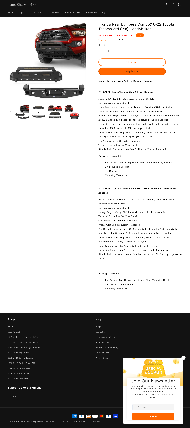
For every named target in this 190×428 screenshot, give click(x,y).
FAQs (98, 326)
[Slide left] (11, 112)
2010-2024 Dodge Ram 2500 (21, 368)
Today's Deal (14, 332)
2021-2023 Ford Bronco (19, 379)
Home (10, 326)
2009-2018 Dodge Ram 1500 (21, 363)
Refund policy (51, 421)
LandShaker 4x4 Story (106, 337)
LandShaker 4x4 (20, 422)
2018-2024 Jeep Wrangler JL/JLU (24, 347)
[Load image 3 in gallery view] (55, 111)
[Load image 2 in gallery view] (38, 111)
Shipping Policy (103, 342)
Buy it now (132, 71)
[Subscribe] (59, 396)
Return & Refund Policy (107, 347)
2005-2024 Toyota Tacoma (20, 358)
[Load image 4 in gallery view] (71, 111)
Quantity (102, 45)
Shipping (102, 40)
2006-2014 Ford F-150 (18, 373)
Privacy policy (65, 421)
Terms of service (80, 421)
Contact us (101, 332)
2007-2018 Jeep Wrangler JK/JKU (24, 342)
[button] (23, 12)
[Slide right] (83, 112)
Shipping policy (95, 421)
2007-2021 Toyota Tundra (20, 352)
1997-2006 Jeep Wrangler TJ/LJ (23, 337)
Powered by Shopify (35, 422)
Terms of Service (104, 352)
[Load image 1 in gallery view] (22, 111)
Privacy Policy (102, 358)
